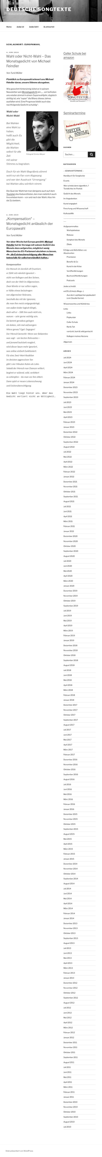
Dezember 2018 (70, 645)
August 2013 (69, 943)
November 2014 (70, 869)
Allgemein (67, 342)
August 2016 (69, 779)
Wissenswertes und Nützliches (76, 304)
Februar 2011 (69, 1092)
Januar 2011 (68, 1097)
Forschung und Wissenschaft (75, 208)
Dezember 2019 (70, 591)
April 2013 (67, 963)
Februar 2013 (69, 973)
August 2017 (68, 725)
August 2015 (69, 834)
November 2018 (70, 650)
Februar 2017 (69, 754)
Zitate (69, 244)
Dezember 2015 (70, 814)
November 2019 (70, 596)
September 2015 (70, 829)
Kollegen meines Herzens (77, 336)
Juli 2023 (67, 402)
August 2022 (69, 447)
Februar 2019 (69, 635)
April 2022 (67, 462)
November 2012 (70, 988)
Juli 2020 (67, 561)
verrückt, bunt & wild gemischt (80, 331)
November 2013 (70, 928)
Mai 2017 (67, 740)
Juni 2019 (67, 615)
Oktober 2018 (69, 655)
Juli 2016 (67, 784)
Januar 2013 (68, 978)
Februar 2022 (69, 472)
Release (70, 235)
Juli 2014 (67, 888)
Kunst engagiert (70, 203)
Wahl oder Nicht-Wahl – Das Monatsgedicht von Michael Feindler (28, 61)
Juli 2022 (67, 452)
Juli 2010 (67, 1127)
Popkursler (71, 317)
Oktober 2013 (69, 933)
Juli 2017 (67, 730)
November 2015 (70, 819)
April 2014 (67, 903)
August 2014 (69, 883)
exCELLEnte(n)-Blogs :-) (73, 291)
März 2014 (68, 908)
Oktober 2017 (69, 715)
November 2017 (70, 710)
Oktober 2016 (69, 769)
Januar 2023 (68, 427)
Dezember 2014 (70, 864)
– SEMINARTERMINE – (73, 171)
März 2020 (68, 581)
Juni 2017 (67, 735)
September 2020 (70, 551)
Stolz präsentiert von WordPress (19, 1151)
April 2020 (68, 576)
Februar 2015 (69, 854)
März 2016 (68, 799)
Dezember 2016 (70, 759)
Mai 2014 (67, 898)
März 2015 (68, 849)
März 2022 (68, 467)
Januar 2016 (68, 809)
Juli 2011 (67, 1067)
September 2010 (70, 1117)
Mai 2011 (67, 1077)
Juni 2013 (67, 953)
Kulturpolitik (68, 213)
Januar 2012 (68, 1037)
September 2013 (70, 938)
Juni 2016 (67, 789)
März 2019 (68, 630)
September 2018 (70, 660)
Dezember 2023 (70, 387)
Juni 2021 (67, 511)
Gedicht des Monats (71, 193)
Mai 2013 (67, 958)
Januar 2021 (68, 531)
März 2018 (68, 690)
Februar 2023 (69, 422)
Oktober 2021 (69, 491)
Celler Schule (72, 322)
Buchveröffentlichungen (77, 276)
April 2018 (67, 685)
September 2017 (70, 720)
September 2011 (70, 1057)
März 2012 (68, 1027)
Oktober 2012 (69, 993)
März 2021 (68, 521)
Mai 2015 (67, 839)
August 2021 (68, 501)
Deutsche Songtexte (39, 9)
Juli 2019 (67, 610)
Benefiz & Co (72, 262)
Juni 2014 (67, 893)
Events (66, 181)
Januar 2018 (68, 700)
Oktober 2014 (69, 874)
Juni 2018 (67, 675)
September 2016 (70, 774)
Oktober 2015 (69, 824)
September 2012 (70, 998)
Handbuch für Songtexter (74, 176)
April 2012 (67, 1022)
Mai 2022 (67, 457)
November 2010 (70, 1107)
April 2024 (67, 367)
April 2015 (67, 844)
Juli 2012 (67, 1007)
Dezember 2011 (70, 1042)
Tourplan (10, 194)
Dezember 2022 (70, 432)
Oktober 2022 (69, 437)
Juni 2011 (67, 1072)
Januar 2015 (68, 859)
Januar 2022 (68, 476)
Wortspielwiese (73, 230)
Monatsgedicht (29, 92)
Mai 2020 (67, 571)
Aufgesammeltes (70, 226)
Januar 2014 (68, 918)
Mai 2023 (67, 412)
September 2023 (70, 397)
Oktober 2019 (69, 601)
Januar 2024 (68, 382)
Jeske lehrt (34, 27)
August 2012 (68, 1003)
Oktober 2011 (69, 1052)
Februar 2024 (69, 377)
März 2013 (68, 968)
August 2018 (69, 665)
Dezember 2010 (70, 1102)
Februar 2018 (69, 695)
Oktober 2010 (69, 1112)
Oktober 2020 (69, 546)
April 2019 (67, 625)
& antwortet (49, 27)
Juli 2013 (67, 948)
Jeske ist (20, 27)
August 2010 (69, 1122)
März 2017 (68, 749)
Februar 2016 (69, 804)
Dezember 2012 (70, 983)
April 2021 (67, 516)
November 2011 (70, 1047)
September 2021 (70, 496)
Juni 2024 (67, 362)
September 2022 (70, 442)
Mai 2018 (67, 680)
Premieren (71, 257)
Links (65, 309)
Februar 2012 (69, 1032)
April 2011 (67, 1082)
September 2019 (70, 606)
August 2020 (69, 556)
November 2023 (70, 392)
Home (9, 27)
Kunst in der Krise (74, 266)
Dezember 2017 (70, 705)
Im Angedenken (70, 198)
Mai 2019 (67, 620)
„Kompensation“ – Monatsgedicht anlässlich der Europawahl (29, 223)
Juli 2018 (67, 670)
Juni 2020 (67, 566)
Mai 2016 (67, 794)
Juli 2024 (67, 357)
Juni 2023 (67, 407)
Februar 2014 (69, 913)
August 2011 (68, 1062)
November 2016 (70, 764)
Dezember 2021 (70, 481)
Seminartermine (74, 113)
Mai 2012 (67, 1017)
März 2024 (68, 372)
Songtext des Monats (76, 240)
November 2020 (70, 541)
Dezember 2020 (70, 536)
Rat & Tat (71, 327)
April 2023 (67, 417)
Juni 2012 (67, 1013)
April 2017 (67, 745)
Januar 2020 (68, 586)
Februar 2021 (69, 526)
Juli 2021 (67, 506)
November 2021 (70, 486)
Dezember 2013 (70, 923)
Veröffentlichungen (75, 271)
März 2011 (68, 1087)
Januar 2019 (68, 640)
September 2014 (70, 878)
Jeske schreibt (69, 286)
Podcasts (71, 280)
